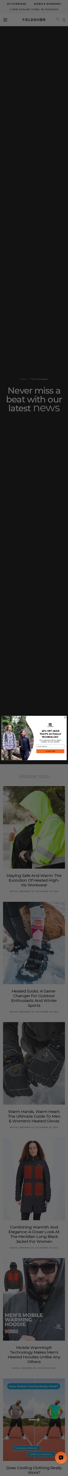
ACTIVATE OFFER (50, 751)
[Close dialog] (65, 717)
